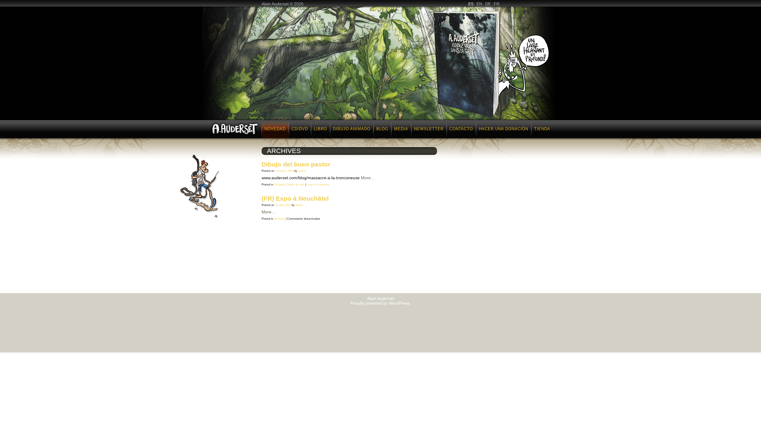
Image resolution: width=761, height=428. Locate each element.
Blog (382, 129)
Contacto (461, 129)
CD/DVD (300, 129)
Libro (320, 129)
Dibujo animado (351, 129)
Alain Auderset (380, 298)
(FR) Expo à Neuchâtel (295, 198)
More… (368, 177)
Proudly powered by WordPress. (380, 303)
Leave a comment (318, 184)
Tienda (542, 129)
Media (401, 129)
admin (302, 170)
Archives (279, 184)
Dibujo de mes (295, 184)
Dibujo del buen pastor (296, 164)
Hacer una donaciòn (503, 129)
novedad (275, 129)
